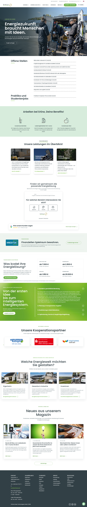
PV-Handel (81, 5)
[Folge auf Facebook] (70, 504)
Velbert (41, 487)
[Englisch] (83, 1)
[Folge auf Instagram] (72, 504)
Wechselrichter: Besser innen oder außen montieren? (70, 444)
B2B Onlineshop (54, 1)
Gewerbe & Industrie (35, 5)
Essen (40, 479)
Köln (40, 483)
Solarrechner (56, 485)
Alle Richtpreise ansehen (10, 277)
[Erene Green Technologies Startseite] (7, 5)
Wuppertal (41, 489)
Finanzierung (56, 477)
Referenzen (53, 5)
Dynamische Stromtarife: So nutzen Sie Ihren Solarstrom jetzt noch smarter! (42, 444)
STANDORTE (42, 475)
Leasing (55, 479)
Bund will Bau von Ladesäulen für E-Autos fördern (15, 444)
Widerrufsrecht (70, 481)
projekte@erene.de (15, 488)
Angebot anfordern (70, 5)
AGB (68, 479)
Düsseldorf (41, 490)
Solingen (41, 485)
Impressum (70, 477)
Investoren (45, 5)
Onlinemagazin (56, 483)
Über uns (60, 5)
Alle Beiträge (43, 463)
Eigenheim (25, 5)
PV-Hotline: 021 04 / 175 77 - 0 (75, 1)
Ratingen (41, 477)
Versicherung (56, 481)
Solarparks (27, 483)
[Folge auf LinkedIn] (75, 504)
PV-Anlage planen (39, 171)
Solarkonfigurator (63, 1)
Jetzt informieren (62, 173)
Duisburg (41, 481)
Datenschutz (70, 482)
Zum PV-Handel (15, 171)
